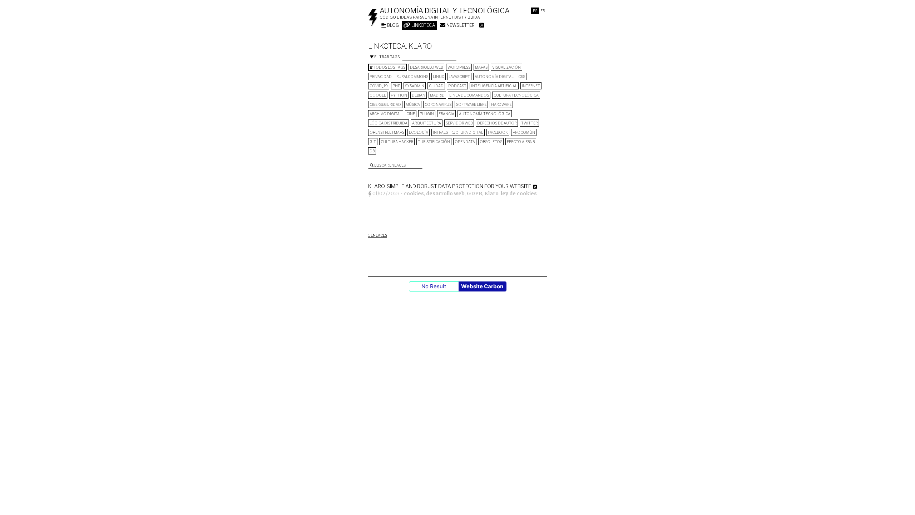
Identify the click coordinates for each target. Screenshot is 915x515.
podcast (457, 86)
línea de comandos (469, 95)
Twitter (529, 123)
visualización (506, 67)
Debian (418, 95)
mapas (481, 67)
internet (531, 86)
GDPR (474, 193)
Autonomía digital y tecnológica (445, 10)
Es (535, 11)
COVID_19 (379, 86)
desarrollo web (426, 67)
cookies (414, 193)
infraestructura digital (458, 132)
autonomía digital (494, 76)
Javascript (459, 76)
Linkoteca (422, 25)
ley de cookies (519, 193)
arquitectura (426, 123)
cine (410, 114)
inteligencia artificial (494, 86)
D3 (372, 151)
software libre (471, 104)
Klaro (491, 193)
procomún (524, 132)
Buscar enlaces (390, 165)
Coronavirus (438, 104)
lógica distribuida (388, 123)
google (378, 95)
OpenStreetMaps (387, 132)
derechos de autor (496, 123)
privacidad (381, 76)
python (399, 95)
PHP (396, 86)
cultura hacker (397, 141)
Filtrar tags (387, 57)
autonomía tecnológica (484, 114)
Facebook (498, 132)
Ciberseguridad (385, 104)
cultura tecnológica (516, 95)
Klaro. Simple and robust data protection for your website (449, 186)
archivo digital (386, 114)
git (373, 141)
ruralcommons (412, 76)
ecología (418, 132)
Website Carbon (482, 286)
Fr (542, 11)
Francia (446, 114)
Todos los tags (389, 67)
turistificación (434, 141)
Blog (392, 25)
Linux (438, 76)
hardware (501, 104)
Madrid (437, 95)
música (413, 104)
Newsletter (460, 25)
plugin (427, 114)
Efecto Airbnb (521, 141)
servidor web (459, 123)
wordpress (458, 67)
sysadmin (414, 86)
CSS (521, 76)
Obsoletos (491, 141)
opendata (465, 141)
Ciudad (436, 86)
